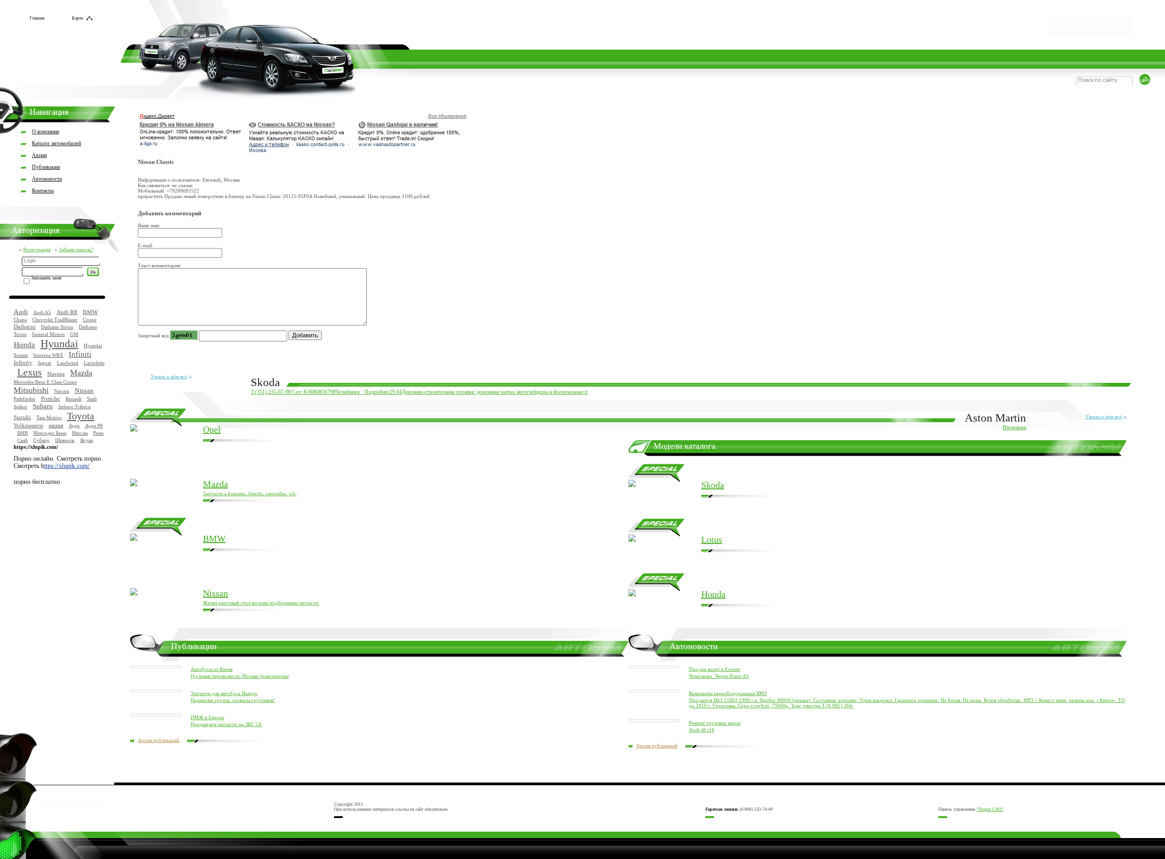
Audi (21, 311)
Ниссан (80, 433)
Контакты (43, 191)
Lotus (711, 539)
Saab (92, 399)
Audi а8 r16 (701, 729)
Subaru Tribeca (74, 406)
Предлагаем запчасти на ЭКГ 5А (226, 724)
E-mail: (145, 245)
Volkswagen (28, 425)
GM (74, 334)
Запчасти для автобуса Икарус (224, 693)
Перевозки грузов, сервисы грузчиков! (233, 700)
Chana (20, 319)
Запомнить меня (46, 277)
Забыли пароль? (76, 249)
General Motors (48, 334)
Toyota (80, 416)
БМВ (22, 433)
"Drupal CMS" (990, 809)
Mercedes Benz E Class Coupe (45, 382)
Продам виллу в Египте (714, 669)
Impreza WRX (48, 355)
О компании (45, 131)
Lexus (29, 372)
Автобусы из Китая (212, 669)
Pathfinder (24, 399)
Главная (37, 17)
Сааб (22, 440)
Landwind (67, 363)
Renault (73, 399)
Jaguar (44, 363)
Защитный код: (154, 335)
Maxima (56, 373)
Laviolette (94, 363)
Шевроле (65, 440)
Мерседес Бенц (49, 433)
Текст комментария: (159, 265)
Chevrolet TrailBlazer (54, 319)
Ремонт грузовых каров (714, 723)
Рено (98, 433)
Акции (39, 155)
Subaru (43, 406)
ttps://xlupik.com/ (67, 466)
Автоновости (47, 179)
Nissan (84, 390)
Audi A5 (42, 312)
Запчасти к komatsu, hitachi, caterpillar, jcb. (250, 493)
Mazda (81, 372)
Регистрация (37, 249)
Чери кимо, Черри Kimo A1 (719, 676)
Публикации (46, 167)
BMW (90, 312)
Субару (41, 440)
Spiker (20, 406)
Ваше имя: (149, 225)
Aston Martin (995, 418)
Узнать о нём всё (169, 376)
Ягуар (86, 440)
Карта (77, 17)
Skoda (265, 382)
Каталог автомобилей (56, 143)
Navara (61, 391)
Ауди (74, 425)
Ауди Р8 (94, 425)
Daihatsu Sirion (57, 327)
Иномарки (1014, 427)
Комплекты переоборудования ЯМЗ (728, 693)
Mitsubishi (31, 390)
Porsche (50, 398)
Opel (212, 429)
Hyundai (59, 344)
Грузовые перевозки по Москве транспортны (240, 676)
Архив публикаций (158, 740)
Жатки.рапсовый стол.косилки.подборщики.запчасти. (261, 602)
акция (56, 425)
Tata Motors (48, 417)
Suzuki (22, 417)
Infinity (23, 362)
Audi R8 (66, 312)
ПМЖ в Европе (207, 717)
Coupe (89, 319)
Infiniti (80, 354)
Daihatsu (24, 326)
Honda (24, 345)
